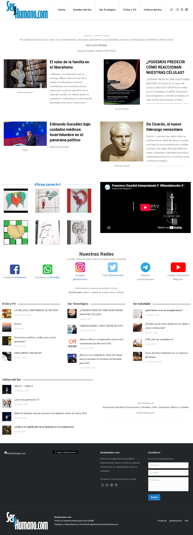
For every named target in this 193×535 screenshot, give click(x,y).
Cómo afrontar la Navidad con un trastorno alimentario (166, 355)
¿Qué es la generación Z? (27, 399)
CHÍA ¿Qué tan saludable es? (159, 339)
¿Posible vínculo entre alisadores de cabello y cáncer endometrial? (167, 326)
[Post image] (6, 313)
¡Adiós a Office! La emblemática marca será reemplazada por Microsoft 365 (101, 341)
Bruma (17, 324)
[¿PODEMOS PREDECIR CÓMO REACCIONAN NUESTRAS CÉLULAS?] (122, 82)
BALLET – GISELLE (23, 386)
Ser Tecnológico (122, 109)
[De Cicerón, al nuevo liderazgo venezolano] (121, 141)
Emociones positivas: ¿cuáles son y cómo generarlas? (35, 339)
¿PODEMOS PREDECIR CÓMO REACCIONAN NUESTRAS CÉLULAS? (165, 67)
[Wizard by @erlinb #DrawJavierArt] (47, 232)
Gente (25, 150)
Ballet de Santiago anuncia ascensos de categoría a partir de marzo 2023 (50, 413)
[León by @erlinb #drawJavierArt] (79, 232)
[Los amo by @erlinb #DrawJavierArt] (79, 201)
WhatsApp (54, 277)
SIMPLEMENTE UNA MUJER (27, 353)
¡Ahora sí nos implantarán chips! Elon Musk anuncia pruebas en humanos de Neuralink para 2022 (101, 359)
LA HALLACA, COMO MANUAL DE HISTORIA (36, 310)
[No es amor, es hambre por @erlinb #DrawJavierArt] (16, 232)
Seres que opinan (25, 92)
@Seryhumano (80, 279)
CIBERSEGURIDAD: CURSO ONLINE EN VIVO (102, 326)
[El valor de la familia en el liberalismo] (25, 73)
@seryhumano (116, 275)
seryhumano (20, 277)
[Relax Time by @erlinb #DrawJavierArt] (47, 201)
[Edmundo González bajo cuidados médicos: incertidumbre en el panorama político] (25, 134)
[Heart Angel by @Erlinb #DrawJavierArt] (16, 201)
